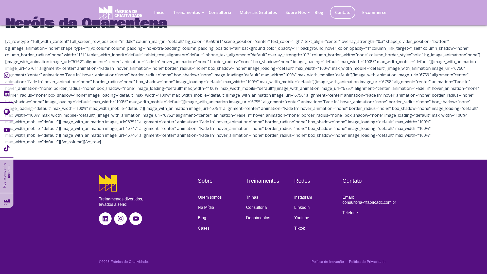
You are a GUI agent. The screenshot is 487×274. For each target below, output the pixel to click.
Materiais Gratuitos (258, 12)
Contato (343, 12)
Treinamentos (186, 12)
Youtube (301, 218)
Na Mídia (206, 207)
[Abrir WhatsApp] (12, 261)
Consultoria (220, 12)
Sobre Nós (296, 12)
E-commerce (374, 12)
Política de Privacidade (367, 262)
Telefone (350, 213)
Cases (204, 228)
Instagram (303, 197)
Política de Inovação (327, 262)
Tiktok (299, 228)
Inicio (159, 12)
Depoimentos (258, 218)
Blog (319, 12)
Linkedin (302, 207)
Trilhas (252, 197)
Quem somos (210, 197)
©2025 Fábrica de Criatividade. (124, 262)
